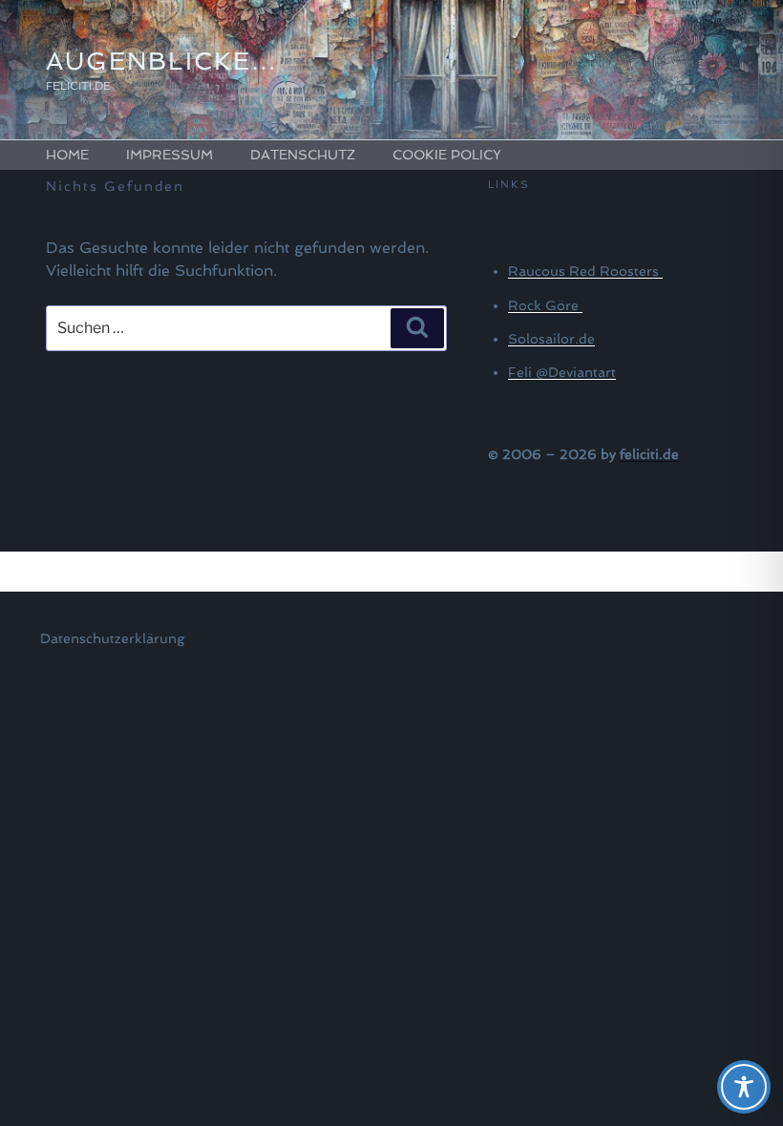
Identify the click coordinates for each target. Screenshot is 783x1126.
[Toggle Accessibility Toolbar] (744, 1087)
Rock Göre (545, 305)
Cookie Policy (446, 154)
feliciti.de (649, 454)
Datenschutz (302, 154)
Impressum (169, 154)
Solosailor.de (551, 338)
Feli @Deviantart (562, 372)
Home (67, 154)
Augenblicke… (162, 61)
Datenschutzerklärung (112, 638)
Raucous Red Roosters (585, 271)
